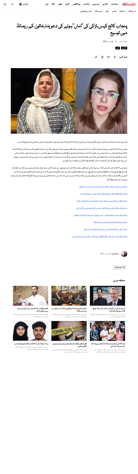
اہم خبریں (95, 4)
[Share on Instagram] (102, 57)
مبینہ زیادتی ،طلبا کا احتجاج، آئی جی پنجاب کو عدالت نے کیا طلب (105, 229)
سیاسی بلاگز (99, 11)
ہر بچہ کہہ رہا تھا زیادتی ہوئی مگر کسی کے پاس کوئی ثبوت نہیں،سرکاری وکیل (101, 208)
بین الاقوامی (76, 4)
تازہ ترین (105, 4)
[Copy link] (96, 57)
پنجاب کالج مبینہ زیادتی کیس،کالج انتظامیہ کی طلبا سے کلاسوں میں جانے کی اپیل (99, 236)
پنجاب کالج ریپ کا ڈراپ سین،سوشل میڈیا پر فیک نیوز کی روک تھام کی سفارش (101, 201)
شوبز (46, 4)
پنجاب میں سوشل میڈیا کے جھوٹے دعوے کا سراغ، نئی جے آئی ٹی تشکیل (103, 186)
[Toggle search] (5, 4)
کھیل (60, 4)
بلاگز (53, 4)
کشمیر (114, 11)
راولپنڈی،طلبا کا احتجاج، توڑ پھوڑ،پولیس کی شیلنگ (110, 222)
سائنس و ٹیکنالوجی (86, 11)
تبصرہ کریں (118, 267)
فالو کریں (25, 4)
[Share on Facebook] (114, 57)
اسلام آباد (122, 11)
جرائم (107, 11)
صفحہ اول (114, 4)
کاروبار (67, 4)
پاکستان (86, 4)
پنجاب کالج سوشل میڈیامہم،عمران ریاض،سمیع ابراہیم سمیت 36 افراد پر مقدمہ (100, 215)
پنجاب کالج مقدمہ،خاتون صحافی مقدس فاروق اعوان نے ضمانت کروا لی (103, 193)
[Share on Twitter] (108, 57)
